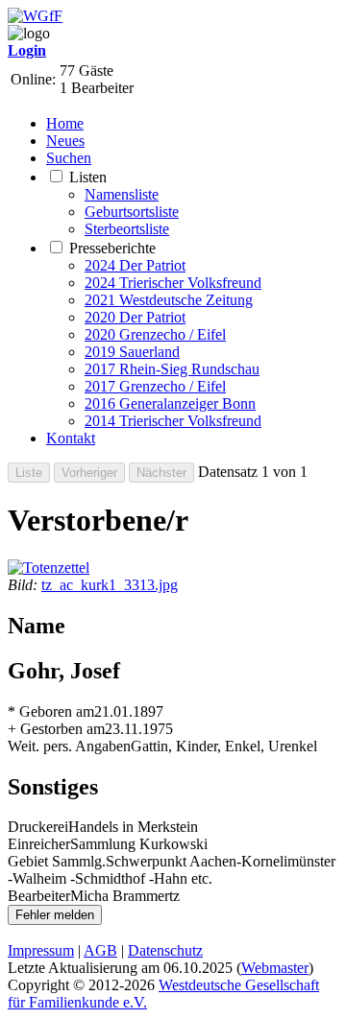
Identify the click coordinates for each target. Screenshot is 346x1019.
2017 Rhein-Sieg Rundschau (172, 369)
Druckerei (38, 826)
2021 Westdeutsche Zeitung (169, 300)
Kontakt (70, 438)
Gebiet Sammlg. (57, 861)
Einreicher (39, 844)
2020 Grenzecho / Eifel (155, 334)
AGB (100, 950)
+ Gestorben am (56, 729)
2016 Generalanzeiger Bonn (170, 403)
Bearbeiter (39, 896)
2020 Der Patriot (135, 317)
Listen (88, 177)
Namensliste (122, 194)
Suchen (68, 158)
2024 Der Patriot (135, 265)
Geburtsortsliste (132, 211)
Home (65, 123)
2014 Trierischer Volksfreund (173, 421)
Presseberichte (112, 248)
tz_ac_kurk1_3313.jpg (109, 585)
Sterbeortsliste (127, 229)
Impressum (41, 950)
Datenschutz (165, 950)
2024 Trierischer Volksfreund (173, 282)
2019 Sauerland (132, 352)
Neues (65, 140)
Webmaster (275, 968)
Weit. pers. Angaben (69, 746)
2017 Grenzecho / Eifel (155, 386)
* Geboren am (51, 711)
